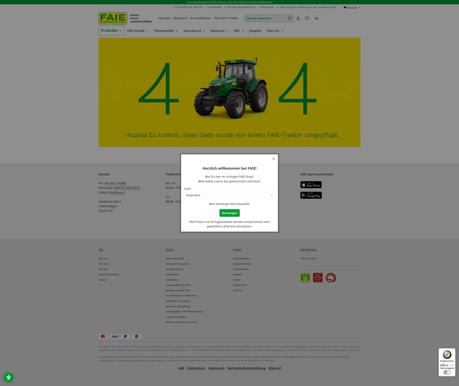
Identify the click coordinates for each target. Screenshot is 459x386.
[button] (9, 377)
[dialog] (229, 193)
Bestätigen (229, 213)
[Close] (273, 159)
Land (187, 189)
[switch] (447, 372)
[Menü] (453, 350)
